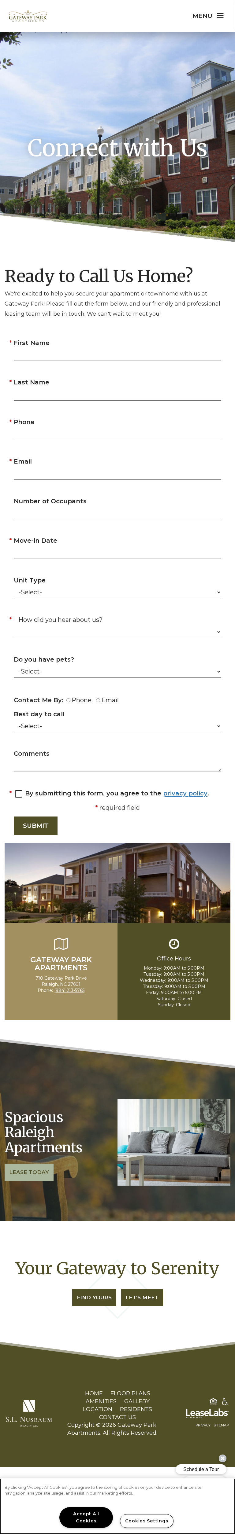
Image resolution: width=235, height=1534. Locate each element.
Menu (202, 16)
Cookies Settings (146, 1521)
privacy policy (185, 793)
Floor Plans (130, 1393)
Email (23, 461)
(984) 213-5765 (69, 990)
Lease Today (29, 1172)
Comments (32, 753)
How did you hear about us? (60, 619)
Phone (24, 422)
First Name (32, 343)
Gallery (137, 1401)
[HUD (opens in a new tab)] (213, 1403)
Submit (35, 825)
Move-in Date (35, 540)
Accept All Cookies (86, 1517)
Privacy (203, 1425)
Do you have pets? (44, 659)
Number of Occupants (50, 501)
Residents (136, 1409)
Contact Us (117, 1417)
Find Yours (94, 1297)
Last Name (31, 382)
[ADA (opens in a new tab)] (225, 1403)
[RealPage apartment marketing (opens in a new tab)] (198, 1414)
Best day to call (39, 714)
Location (97, 1409)
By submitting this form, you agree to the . (117, 793)
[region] (117, 1506)
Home (94, 1393)
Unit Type (30, 580)
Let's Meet (142, 1297)
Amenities (101, 1401)
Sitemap (221, 1425)
